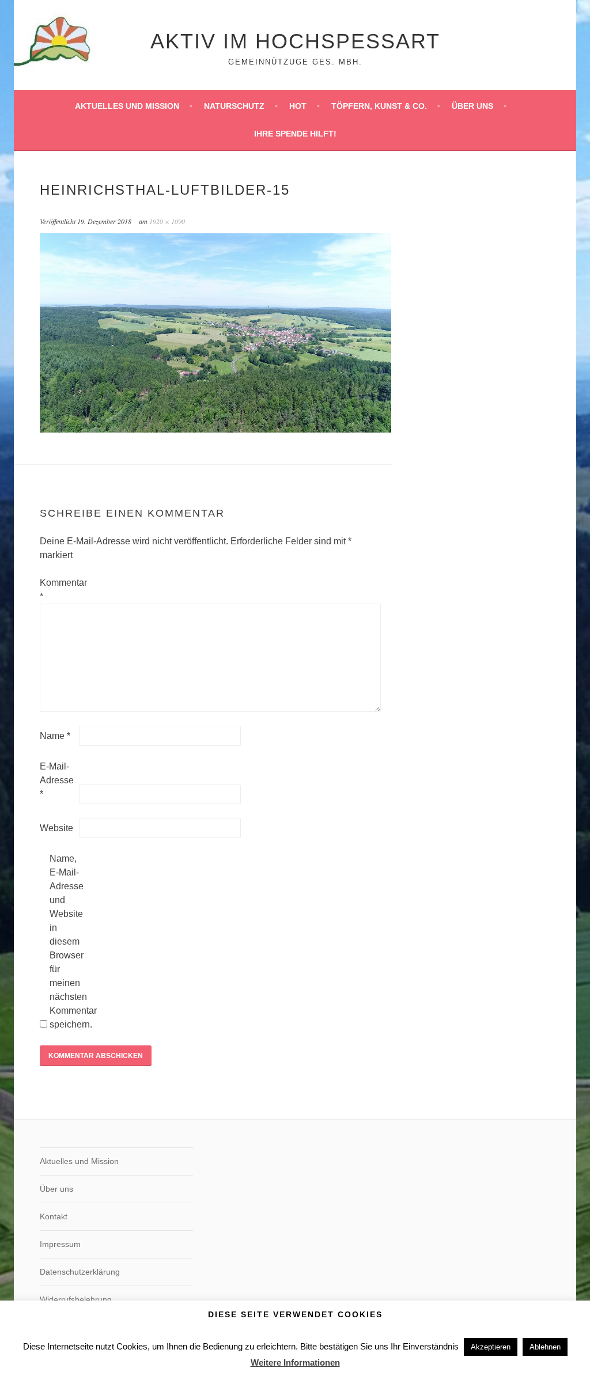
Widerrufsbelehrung (76, 1299)
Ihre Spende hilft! (295, 133)
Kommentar (58, 589)
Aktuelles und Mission (127, 106)
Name (55, 736)
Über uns (472, 106)
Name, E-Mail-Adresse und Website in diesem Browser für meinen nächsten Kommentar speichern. (68, 941)
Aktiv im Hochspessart (295, 41)
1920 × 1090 (167, 221)
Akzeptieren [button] (490, 1347)
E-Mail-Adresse (57, 780)
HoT (298, 106)
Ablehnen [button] (545, 1347)
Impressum (60, 1244)
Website (56, 828)
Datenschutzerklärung (80, 1271)
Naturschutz (234, 106)
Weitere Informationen (295, 1362)
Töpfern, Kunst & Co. (379, 106)
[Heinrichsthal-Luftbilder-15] (215, 429)
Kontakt (53, 1216)
